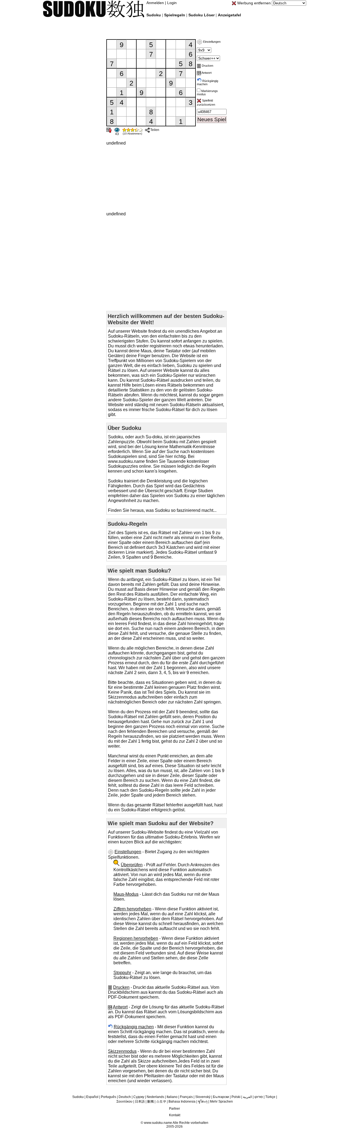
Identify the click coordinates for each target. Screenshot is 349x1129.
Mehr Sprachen (221, 1101)
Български (221, 1097)
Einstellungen (211, 41)
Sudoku (153, 15)
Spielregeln (174, 15)
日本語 (140, 1101)
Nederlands (155, 1097)
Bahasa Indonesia (182, 1101)
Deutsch (125, 1097)
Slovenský (202, 1097)
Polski (235, 1097)
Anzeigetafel (229, 15)
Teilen (154, 130)
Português (108, 1097)
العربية (247, 1097)
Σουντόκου (124, 1101)
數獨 (150, 1101)
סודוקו (258, 1097)
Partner (174, 1108)
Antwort (206, 72)
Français (186, 1097)
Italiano (172, 1097)
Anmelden (155, 3)
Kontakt (174, 1115)
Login (172, 3)
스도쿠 (161, 1101)
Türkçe (270, 1097)
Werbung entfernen (253, 3)
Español (92, 1097)
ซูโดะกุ (202, 1101)
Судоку (138, 1097)
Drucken (207, 65)
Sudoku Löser (201, 15)
